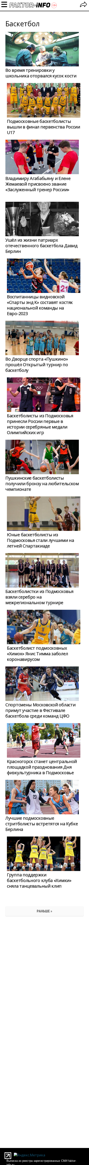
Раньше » (44, 911)
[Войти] (83, 5)
